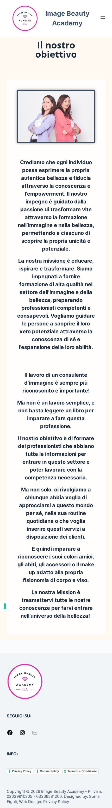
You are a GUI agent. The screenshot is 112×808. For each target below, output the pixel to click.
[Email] (35, 734)
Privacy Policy (21, 771)
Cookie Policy (49, 771)
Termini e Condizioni (82, 771)
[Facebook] (10, 734)
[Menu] (103, 18)
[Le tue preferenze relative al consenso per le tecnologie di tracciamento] (5, 606)
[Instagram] (22, 734)
